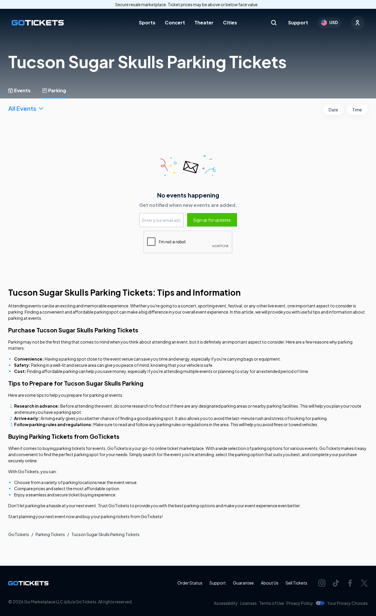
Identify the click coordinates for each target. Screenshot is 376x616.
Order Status (189, 582)
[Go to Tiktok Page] (336, 583)
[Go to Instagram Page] (321, 583)
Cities (230, 22)
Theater (204, 22)
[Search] (274, 23)
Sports (147, 22)
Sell (296, 582)
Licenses (248, 603)
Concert (175, 22)
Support (298, 22)
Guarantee (243, 582)
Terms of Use (271, 603)
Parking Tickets (50, 534)
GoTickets (18, 534)
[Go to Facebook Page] (350, 583)
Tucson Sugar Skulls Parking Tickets (105, 534)
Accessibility (226, 603)
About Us (269, 582)
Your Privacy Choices (347, 603)
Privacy (299, 603)
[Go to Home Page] (38, 23)
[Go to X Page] (364, 583)
